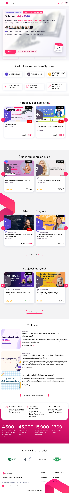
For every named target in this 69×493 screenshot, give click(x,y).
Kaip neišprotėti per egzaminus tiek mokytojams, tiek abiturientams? (47, 293)
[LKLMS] (12, 459)
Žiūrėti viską (33, 254)
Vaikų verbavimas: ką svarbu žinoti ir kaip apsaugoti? (17, 293)
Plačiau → (10, 30)
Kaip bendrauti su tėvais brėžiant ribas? (49, 180)
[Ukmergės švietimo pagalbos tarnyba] (57, 459)
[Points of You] (27, 459)
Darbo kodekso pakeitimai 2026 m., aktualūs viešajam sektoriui (18, 235)
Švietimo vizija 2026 (11, 124)
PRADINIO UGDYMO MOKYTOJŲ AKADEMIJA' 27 (50, 127)
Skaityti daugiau (27, 346)
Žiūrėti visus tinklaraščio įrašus (33, 395)
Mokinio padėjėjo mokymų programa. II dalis (18, 180)
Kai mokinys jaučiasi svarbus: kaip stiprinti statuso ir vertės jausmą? (50, 235)
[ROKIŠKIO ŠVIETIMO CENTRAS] (42, 459)
